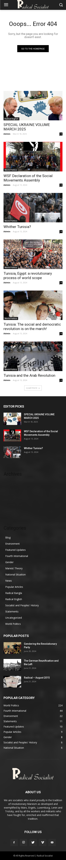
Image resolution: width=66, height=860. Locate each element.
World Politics (11, 170)
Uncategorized (13, 617)
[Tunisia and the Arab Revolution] (33, 356)
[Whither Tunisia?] (33, 208)
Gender (9, 562)
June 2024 (9, 499)
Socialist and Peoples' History (22, 605)
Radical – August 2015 (37, 677)
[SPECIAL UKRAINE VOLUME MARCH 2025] (33, 106)
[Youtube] (52, 842)
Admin (7, 133)
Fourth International (16, 556)
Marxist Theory (14, 568)
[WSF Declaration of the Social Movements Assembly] (33, 156)
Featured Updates (15, 549)
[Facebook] (14, 842)
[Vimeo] (42, 842)
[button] (61, 5)
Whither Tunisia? (17, 227)
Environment (12, 543)
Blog (8, 537)
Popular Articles (14, 586)
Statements (11, 611)
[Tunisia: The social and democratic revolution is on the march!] (33, 305)
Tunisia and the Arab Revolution (29, 375)
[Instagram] (23, 842)
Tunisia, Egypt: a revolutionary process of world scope (28, 275)
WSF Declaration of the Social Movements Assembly (28, 178)
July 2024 (9, 494)
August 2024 (11, 489)
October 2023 (11, 510)
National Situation (15, 574)
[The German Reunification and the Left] (12, 665)
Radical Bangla (13, 593)
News (8, 580)
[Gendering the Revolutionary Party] (12, 648)
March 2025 (10, 483)
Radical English (11, 119)
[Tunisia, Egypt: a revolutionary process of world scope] (33, 254)
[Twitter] (33, 842)
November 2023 (13, 504)
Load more (31, 387)
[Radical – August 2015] (12, 682)
